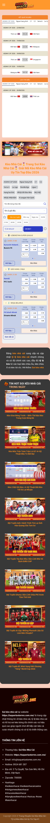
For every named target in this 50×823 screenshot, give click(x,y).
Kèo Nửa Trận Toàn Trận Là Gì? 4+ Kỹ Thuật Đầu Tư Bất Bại (25, 452)
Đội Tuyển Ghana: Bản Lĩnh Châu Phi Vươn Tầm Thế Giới (25, 596)
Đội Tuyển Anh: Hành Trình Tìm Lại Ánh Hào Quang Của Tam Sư (25, 524)
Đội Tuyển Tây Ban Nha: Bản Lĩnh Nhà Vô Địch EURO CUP (25, 560)
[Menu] (3, 4)
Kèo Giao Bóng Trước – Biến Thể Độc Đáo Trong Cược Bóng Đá (25, 416)
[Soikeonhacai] (25, 5)
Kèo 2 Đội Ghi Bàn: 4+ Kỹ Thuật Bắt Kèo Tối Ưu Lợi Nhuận (25, 488)
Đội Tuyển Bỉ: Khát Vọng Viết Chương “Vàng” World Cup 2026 (25, 667)
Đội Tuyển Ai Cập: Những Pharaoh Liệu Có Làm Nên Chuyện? (25, 631)
